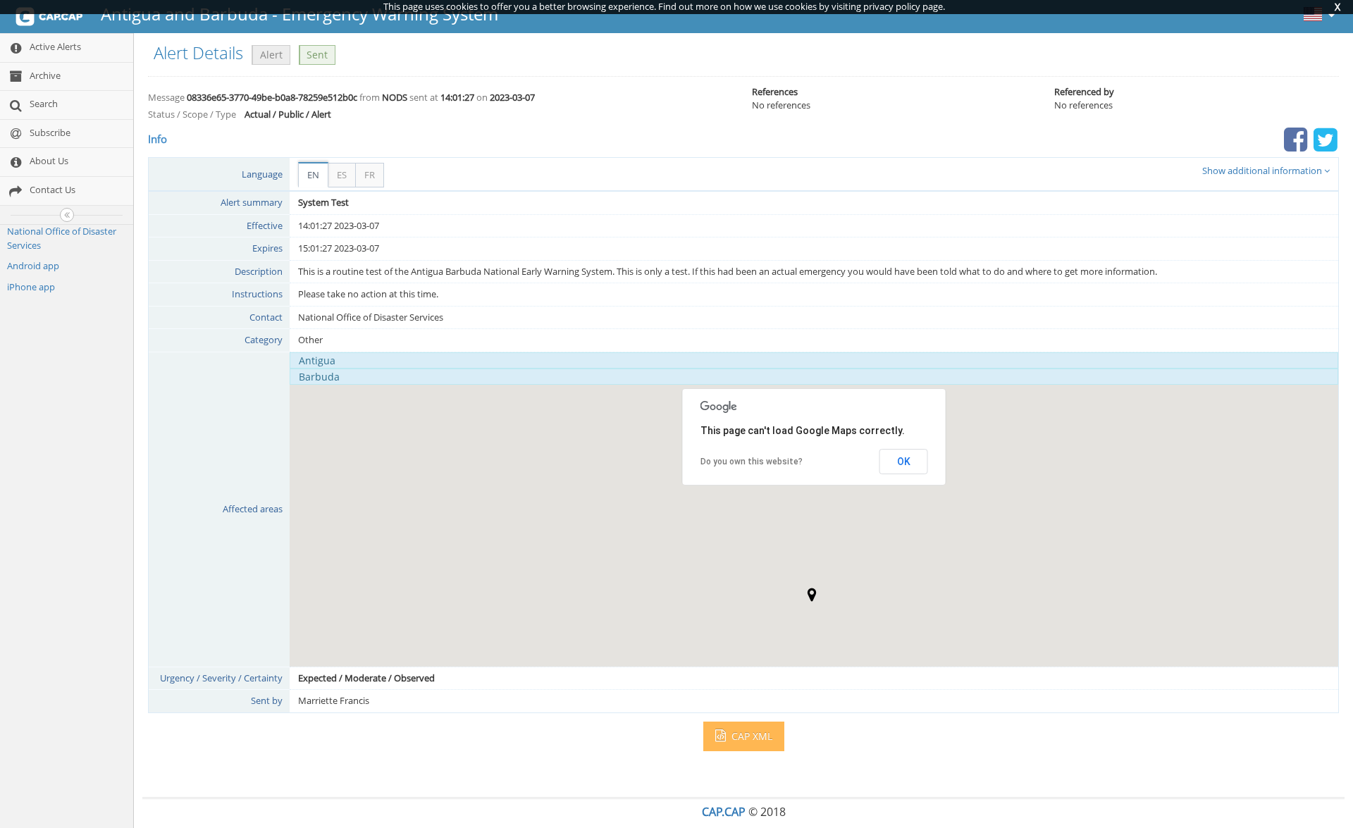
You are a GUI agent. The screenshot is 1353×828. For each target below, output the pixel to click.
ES (342, 174)
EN (313, 174)
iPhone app (31, 286)
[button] (812, 595)
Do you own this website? (751, 461)
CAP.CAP (724, 812)
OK (903, 461)
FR (369, 174)
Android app (33, 265)
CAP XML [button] (750, 736)
